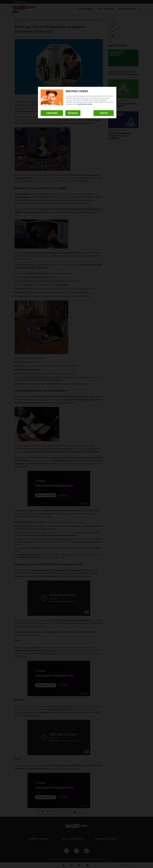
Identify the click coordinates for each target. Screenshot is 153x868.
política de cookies (85, 104)
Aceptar (104, 113)
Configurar (51, 113)
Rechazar (73, 113)
